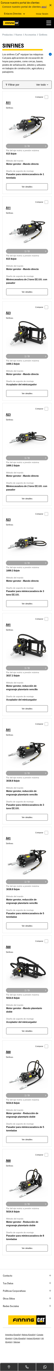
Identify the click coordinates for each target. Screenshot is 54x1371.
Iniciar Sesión (42, 14)
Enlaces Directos (13, 13)
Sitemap (17, 1342)
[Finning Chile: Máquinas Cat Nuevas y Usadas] (11, 23)
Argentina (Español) (13, 1335)
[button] (49, 22)
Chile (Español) (20, 1338)
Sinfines (9, 108)
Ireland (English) (33, 1338)
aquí (44, 6)
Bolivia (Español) (29, 1335)
